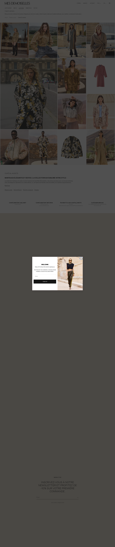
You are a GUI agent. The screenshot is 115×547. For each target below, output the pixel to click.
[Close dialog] (81, 258)
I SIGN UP (45, 281)
